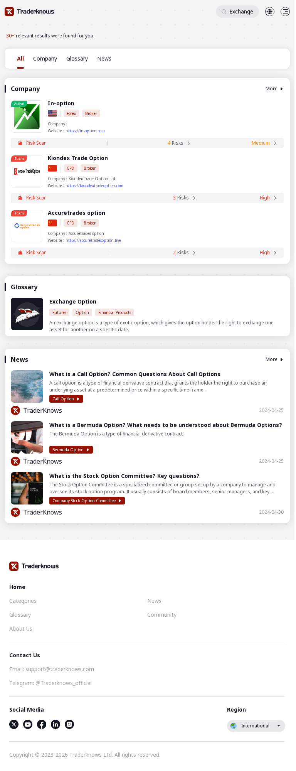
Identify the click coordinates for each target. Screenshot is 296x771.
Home (17, 586)
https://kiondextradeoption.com (94, 185)
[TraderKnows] (29, 11)
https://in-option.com (85, 130)
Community (162, 614)
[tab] (20, 59)
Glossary (20, 614)
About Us (20, 628)
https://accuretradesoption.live (93, 240)
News (154, 600)
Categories (23, 600)
